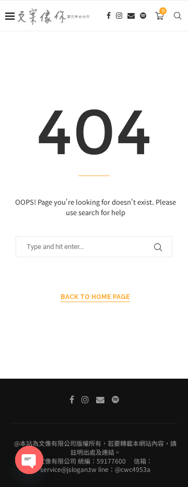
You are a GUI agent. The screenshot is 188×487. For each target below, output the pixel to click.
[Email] (131, 16)
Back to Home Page (95, 297)
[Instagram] (119, 16)
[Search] (177, 16)
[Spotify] (143, 16)
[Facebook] (109, 16)
